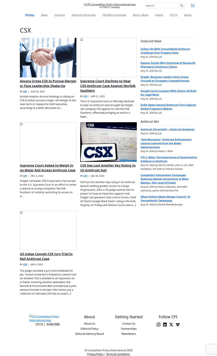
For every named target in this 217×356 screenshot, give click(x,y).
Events (159, 15)
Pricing (29, 15)
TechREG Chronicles (114, 15)
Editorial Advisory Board (89, 333)
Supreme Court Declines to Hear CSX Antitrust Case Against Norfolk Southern (108, 86)
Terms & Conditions (118, 354)
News (44, 15)
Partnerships (129, 328)
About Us (89, 323)
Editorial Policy (89, 328)
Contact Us (128, 323)
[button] (193, 5)
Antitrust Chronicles (84, 15)
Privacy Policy (95, 354)
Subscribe (53, 324)
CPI (25, 91)
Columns (59, 15)
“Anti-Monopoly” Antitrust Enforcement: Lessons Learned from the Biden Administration (166, 143)
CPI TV (173, 15)
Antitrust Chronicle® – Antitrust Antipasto (168, 129)
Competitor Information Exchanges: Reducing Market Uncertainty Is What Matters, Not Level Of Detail (165, 179)
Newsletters (129, 333)
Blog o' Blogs (141, 15)
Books (188, 15)
